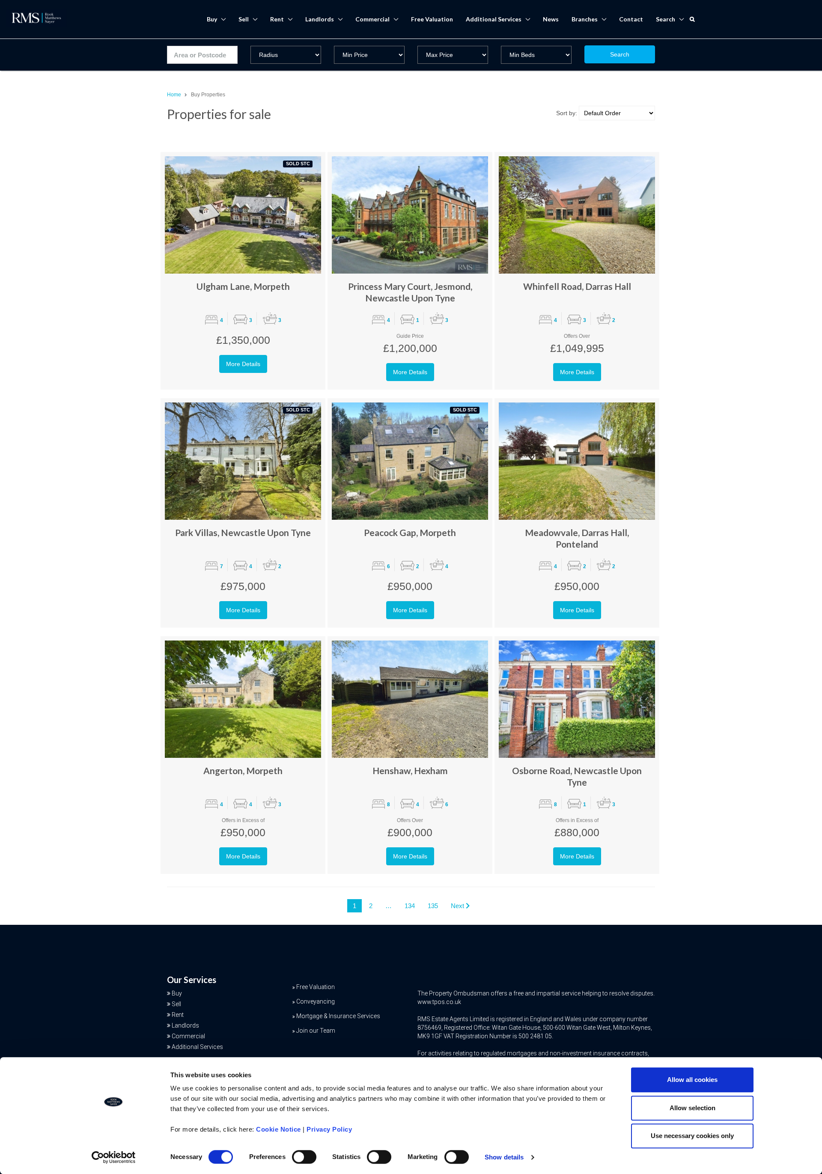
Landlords (319, 19)
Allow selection (692, 1107)
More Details (243, 364)
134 (410, 905)
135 (433, 905)
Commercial (372, 19)
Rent (277, 19)
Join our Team (315, 1030)
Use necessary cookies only (692, 1135)
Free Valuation (432, 19)
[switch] (304, 1157)
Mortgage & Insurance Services (338, 1016)
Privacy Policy (329, 1129)
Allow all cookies (692, 1079)
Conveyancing (315, 1001)
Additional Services (493, 19)
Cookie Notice (278, 1129)
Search (619, 54)
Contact (631, 19)
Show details (504, 1157)
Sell (243, 19)
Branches (585, 19)
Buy (212, 19)
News (551, 19)
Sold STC (298, 163)
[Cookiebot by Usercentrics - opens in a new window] (113, 1157)
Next (458, 905)
